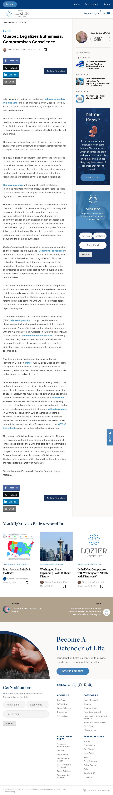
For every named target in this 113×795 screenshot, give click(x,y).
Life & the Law (21, 564)
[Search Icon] (104, 13)
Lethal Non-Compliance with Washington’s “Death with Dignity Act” (93, 573)
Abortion (87, 704)
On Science (62, 754)
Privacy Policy (61, 789)
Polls (86, 769)
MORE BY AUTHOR (98, 39)
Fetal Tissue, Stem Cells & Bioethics (95, 717)
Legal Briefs (89, 753)
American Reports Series (64, 745)
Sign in (91, 13)
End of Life (22, 22)
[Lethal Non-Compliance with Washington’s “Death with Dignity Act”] (94, 546)
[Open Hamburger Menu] (108, 13)
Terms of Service (46, 789)
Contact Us (62, 712)
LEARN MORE (93, 177)
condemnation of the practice (37, 335)
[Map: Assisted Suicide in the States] (19, 546)
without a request (57, 409)
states (28, 362)
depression (58, 397)
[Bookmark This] (45, 49)
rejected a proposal (20, 320)
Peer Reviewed (90, 761)
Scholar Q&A (89, 773)
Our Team (61, 700)
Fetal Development (92, 712)
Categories (91, 695)
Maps (86, 757)
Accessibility (62, 715)
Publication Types (64, 738)
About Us (63, 695)
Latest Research (91, 700)
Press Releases (64, 708)
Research (13, 22)
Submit (86, 254)
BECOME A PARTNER (72, 671)
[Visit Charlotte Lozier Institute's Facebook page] (80, 685)
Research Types (94, 736)
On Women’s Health (63, 759)
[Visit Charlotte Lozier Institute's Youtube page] (90, 685)
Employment (91, 4)
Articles (87, 741)
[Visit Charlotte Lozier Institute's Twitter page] (74, 685)
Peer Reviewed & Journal (64, 766)
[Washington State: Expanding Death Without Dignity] (56, 546)
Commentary (89, 745)
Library (106, 4)
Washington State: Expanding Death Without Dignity (55, 573)
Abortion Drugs (91, 708)
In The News (63, 704)
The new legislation (13, 185)
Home (5, 22)
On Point (61, 750)
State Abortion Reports (63, 776)
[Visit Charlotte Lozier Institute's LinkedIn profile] (85, 685)
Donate (10, 4)
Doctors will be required (51, 250)
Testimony (88, 776)
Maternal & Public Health (95, 722)
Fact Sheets (89, 749)
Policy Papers (90, 765)
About (77, 4)
